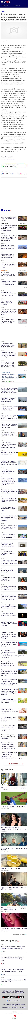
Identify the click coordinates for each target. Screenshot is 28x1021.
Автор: (2, 157)
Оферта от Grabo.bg (5, 372)
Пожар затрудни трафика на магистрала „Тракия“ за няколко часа (9, 425)
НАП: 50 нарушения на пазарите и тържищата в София (9, 508)
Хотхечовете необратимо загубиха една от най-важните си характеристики (9, 228)
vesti (4, 974)
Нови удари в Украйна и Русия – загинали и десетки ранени (8, 399)
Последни (5, 6)
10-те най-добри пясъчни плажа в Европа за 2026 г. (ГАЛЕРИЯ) (9, 644)
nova (4, 951)
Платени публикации (16, 1004)
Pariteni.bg (4, 992)
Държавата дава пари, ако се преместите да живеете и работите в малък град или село (9, 672)
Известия (24, 1007)
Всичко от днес (14, 764)
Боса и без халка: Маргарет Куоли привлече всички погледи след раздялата (13, 828)
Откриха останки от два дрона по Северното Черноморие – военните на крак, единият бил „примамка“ (8, 481)
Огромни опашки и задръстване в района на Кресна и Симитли (9, 491)
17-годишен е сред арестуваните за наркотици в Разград (7, 544)
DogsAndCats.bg (20, 990)
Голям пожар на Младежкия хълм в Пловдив (7, 302)
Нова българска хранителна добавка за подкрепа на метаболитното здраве (8, 445)
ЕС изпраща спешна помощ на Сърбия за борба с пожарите (7, 255)
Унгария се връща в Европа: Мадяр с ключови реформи (9, 623)
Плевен (5, 210)
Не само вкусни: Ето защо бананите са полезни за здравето (9, 719)
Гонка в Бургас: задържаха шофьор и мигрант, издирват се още (9, 408)
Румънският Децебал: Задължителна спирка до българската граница (9, 606)
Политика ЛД (16, 1007)
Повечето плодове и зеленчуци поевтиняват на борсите (8, 736)
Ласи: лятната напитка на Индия (10, 868)
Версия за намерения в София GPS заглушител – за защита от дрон (9, 588)
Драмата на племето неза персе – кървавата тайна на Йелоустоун (9, 500)
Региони (17, 6)
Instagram (24, 173)
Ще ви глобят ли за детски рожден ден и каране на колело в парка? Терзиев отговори (9, 692)
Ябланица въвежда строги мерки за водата (9, 453)
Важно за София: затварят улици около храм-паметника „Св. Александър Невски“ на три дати (11, 755)
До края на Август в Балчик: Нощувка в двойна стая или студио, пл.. (9, 378)
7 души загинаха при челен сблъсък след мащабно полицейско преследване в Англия (8, 364)
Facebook (16, 173)
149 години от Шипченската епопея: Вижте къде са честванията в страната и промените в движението (13, 654)
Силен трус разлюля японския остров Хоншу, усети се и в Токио (9, 321)
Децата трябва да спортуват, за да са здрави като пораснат (8, 663)
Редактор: (3, 159)
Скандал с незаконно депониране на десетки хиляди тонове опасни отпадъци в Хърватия (8, 597)
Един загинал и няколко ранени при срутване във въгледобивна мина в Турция (9, 312)
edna (4, 963)
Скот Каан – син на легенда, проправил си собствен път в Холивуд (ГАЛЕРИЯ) (8, 635)
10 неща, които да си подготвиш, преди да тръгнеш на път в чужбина (13, 908)
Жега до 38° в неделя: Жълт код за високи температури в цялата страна (8, 727)
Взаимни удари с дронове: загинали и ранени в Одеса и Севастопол (9, 283)
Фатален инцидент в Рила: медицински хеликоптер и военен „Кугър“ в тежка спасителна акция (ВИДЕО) (9, 390)
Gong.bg (14, 990)
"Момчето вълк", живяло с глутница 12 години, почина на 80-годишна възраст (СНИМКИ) (13, 947)
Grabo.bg (21, 991)
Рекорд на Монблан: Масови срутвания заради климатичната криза (9, 247)
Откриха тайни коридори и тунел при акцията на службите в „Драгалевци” (9, 562)
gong (4, 984)
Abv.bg (4, 990)
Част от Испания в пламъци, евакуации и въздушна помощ (8, 471)
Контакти (23, 1004)
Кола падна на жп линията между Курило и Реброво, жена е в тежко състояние (9, 417)
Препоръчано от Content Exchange (18, 934)
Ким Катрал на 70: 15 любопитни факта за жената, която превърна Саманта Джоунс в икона (12, 958)
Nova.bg (16, 992)
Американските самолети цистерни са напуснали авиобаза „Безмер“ (9, 527)
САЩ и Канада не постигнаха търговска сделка (8, 553)
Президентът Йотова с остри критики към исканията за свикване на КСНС (9, 435)
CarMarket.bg (5, 991)
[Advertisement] (14, 192)
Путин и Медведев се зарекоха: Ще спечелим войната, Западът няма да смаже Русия (9, 355)
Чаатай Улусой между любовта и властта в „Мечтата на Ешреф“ (13, 888)
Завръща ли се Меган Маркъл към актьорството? (8, 579)
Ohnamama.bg (16, 991)
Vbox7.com (9, 990)
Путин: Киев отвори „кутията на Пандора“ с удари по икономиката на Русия (9, 265)
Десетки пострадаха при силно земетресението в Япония (9, 218)
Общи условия (20, 1012)
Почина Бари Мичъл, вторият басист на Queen (9, 614)
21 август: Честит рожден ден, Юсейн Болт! (14, 806)
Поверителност (7, 1007)
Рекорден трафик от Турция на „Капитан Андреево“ (7, 570)
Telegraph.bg (21, 992)
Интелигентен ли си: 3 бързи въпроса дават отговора (14, 849)
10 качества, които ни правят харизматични (14, 788)
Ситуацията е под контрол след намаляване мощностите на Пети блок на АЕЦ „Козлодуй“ (9, 682)
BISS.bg (10, 991)
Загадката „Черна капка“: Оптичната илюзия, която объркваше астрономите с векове (13, 970)
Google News (7, 173)
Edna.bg (8, 992)
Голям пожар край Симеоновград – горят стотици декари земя (8, 345)
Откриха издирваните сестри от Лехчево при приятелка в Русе (8, 536)
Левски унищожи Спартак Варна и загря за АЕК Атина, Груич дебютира (13, 980)
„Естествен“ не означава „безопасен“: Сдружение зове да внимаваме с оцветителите (9, 238)
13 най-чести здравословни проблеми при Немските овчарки (9, 274)
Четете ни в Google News (14, 1000)
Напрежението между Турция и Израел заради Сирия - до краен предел (9, 462)
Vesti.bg (12, 992)
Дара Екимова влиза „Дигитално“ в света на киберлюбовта (14, 929)
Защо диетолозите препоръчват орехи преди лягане (9, 711)
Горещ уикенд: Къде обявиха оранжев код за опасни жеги (9, 700)
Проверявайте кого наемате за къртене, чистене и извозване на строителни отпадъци (8, 745)
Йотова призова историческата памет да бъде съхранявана (8, 294)
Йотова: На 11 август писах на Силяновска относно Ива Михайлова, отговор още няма (9, 518)
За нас (4, 1004)
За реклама (8, 1004)
